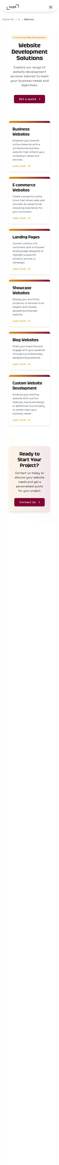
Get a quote (27, 99)
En (19, 19)
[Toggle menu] (51, 7)
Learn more (19, 166)
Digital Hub (8, 19)
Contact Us (27, 502)
